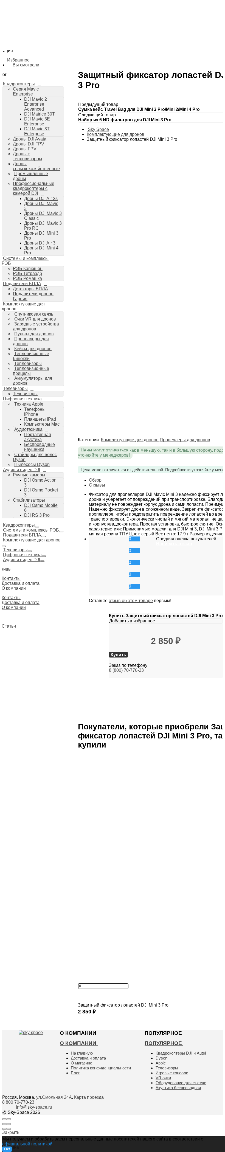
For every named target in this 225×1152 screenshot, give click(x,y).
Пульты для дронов (34, 333)
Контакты (11, 578)
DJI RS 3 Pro (52, 312)
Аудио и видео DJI (21, 469)
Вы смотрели (46, 109)
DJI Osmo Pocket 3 (57, 296)
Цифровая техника (22, 399)
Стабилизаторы (43, 302)
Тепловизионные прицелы (31, 371)
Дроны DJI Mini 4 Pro (59, 124)
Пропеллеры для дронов (31, 341)
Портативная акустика (37, 437)
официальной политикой (27, 1144)
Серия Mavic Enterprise (50, 34)
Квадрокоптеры (19, 525)
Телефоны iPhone (35, 412)
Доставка (27, 25)
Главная (26, 18)
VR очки (163, 1077)
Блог (75, 1072)
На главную (82, 1053)
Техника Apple (43, 235)
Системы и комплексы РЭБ (31, 530)
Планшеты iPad (40, 419)
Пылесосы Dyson (46, 276)
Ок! (7, 1149)
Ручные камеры (43, 286)
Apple (161, 1063)
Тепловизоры (28, 363)
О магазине (81, 1063)
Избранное (44, 102)
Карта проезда (89, 1097)
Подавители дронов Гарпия (54, 160)
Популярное (164, 1043)
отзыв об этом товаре (131, 600)
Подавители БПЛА (22, 535)
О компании (14, 588)
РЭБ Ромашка (42, 144)
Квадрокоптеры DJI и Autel (181, 1053)
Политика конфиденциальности (101, 1068)
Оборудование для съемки (181, 1082)
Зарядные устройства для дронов (36, 326)
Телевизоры (40, 225)
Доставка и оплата (21, 583)
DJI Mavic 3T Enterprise (61, 54)
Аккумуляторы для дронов (55, 214)
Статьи (9, 626)
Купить (86, 1017)
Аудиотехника (43, 256)
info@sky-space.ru (208, 118)
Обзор (95, 480)
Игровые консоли (172, 1072)
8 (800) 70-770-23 (126, 670)
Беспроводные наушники (63, 266)
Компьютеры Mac (56, 250)
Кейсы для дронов (33, 348)
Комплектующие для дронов (32, 540)
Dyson (161, 1058)
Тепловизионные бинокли (31, 356)
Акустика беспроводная (178, 1087)
